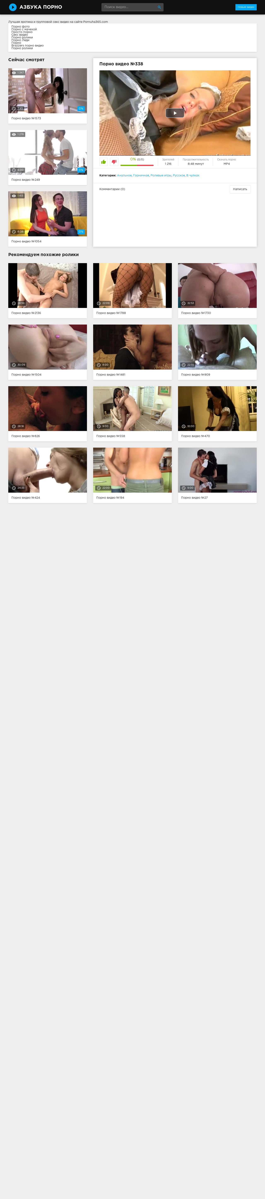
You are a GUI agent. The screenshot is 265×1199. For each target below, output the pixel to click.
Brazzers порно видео (27, 45)
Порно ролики (22, 37)
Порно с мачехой (24, 29)
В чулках (192, 175)
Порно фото (20, 27)
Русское (179, 175)
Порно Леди (20, 40)
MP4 (227, 164)
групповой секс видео (52, 22)
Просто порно (22, 32)
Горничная (141, 175)
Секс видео (19, 35)
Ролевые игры (161, 175)
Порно (16, 43)
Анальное (124, 175)
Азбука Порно (40, 7)
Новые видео (246, 7)
